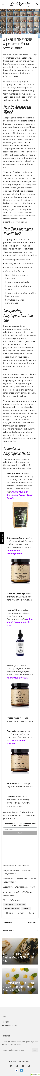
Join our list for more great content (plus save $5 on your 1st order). (20, 824)
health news (21, 905)
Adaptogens (9, 905)
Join (34, 1050)
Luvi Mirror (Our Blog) (10, 1025)
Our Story (5, 1022)
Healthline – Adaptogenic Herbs (19, 887)
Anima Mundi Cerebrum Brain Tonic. (20, 622)
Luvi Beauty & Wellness (17, 1061)
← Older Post (7, 922)
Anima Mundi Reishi (17, 678)
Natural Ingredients (12, 908)
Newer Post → (33, 922)
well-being (26, 908)
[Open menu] (5, 4)
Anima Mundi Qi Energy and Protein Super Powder (20, 495)
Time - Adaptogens (12, 900)
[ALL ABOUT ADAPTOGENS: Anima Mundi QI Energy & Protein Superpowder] (20, 528)
